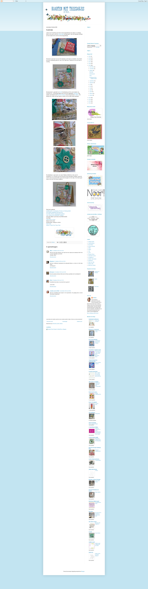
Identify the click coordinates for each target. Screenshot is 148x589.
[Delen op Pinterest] (66, 242)
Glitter (89, 247)
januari (91, 95)
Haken (89, 249)
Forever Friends (91, 246)
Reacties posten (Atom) (58, 323)
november (92, 68)
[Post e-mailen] (58, 242)
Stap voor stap (91, 262)
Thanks (96, 470)
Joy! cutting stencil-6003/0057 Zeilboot (55, 215)
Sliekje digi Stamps (93, 469)
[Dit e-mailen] (60, 242)
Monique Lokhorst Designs (94, 479)
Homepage (65, 321)
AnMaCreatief (91, 241)
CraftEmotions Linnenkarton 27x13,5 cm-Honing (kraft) (58, 211)
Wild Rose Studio (92, 265)
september (92, 80)
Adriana (94, 297)
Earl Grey (97, 286)
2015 (89, 65)
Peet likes (91, 511)
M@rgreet (52, 272)
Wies (51, 250)
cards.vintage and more (94, 459)
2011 (89, 103)
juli (90, 84)
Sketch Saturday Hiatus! (93, 423)
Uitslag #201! (97, 413)
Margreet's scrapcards (94, 329)
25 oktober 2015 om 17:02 (58, 280)
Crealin (90, 531)
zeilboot (76, 94)
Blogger (82, 571)
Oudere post (79, 321)
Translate (97, 47)
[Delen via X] (63, 242)
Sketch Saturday (92, 422)
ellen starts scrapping (93, 381)
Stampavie (90, 260)
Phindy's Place (91, 254)
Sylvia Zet (91, 552)
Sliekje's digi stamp (92, 258)
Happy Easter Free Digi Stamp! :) (97, 554)
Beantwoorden (53, 257)
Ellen (51, 280)
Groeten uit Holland (97, 272)
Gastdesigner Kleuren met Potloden (97, 342)
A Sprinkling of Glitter (93, 427)
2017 (89, 61)
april (91, 89)
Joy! (89, 251)
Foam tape (48, 223)
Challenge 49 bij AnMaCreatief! (93, 78)
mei (90, 88)
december (92, 66)
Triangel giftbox (98, 460)
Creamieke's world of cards (95, 349)
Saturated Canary (92, 255)
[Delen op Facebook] (64, 242)
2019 (89, 58)
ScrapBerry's (91, 257)
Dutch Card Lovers (93, 392)
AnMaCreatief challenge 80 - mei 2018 (97, 544)
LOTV (89, 252)
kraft (61, 92)
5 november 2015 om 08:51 (65, 290)
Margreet (52, 261)
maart (91, 91)
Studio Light (90, 263)
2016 (89, 63)
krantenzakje (61, 34)
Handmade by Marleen (94, 319)
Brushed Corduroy (61, 94)
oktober (91, 70)
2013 (89, 99)
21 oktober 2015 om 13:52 (59, 261)
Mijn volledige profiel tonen (92, 313)
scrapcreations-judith (93, 437)
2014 (89, 97)
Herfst (96, 279)
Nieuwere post (50, 321)
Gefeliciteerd (92, 73)
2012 (89, 101)
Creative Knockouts (93, 371)
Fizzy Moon (90, 244)
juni (90, 86)
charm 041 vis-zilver (50, 219)
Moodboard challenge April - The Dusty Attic (98, 439)
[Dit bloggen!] (61, 242)
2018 (89, 59)
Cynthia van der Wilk (54, 290)
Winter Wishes (98, 492)
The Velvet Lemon (93, 521)
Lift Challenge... (92, 412)
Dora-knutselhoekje (93, 339)
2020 (89, 56)
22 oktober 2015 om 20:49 (60, 272)
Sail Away (75, 93)
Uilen (90, 75)
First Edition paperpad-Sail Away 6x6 (54, 212)
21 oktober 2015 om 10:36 (58, 250)
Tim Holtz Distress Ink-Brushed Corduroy (55, 213)
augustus (92, 82)
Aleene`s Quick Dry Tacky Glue (53, 225)
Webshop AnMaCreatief (94, 501)
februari (91, 93)
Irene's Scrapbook (93, 402)
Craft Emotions (91, 243)
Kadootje (91, 72)
